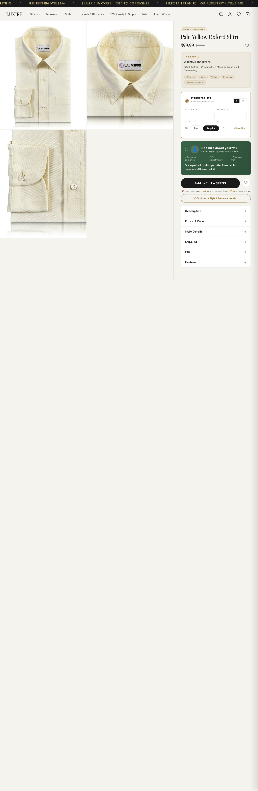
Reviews (190, 262)
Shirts (35, 14)
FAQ (187, 252)
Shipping (191, 242)
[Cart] (247, 14)
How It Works (161, 14)
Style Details (193, 231)
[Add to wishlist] (247, 45)
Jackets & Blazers (91, 14)
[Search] (221, 14)
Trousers (52, 14)
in (236, 100)
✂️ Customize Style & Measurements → (216, 198)
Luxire (14, 14)
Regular (211, 128)
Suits (69, 14)
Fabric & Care (194, 221)
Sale (144, 14)
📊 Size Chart (240, 128)
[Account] (230, 14)
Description (193, 211)
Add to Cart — (210, 183)
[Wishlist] (239, 14)
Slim (196, 128)
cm (242, 100)
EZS (123, 14)
